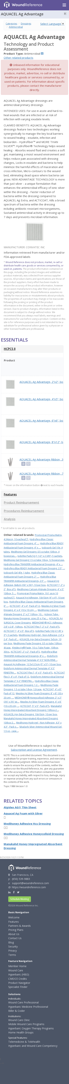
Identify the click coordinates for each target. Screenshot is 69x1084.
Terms (12, 955)
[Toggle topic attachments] (64, 13)
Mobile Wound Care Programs (26, 1024)
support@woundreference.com (30, 883)
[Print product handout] (23, 464)
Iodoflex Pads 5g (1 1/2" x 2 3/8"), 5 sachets (39, 556)
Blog (11, 942)
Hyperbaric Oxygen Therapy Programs (31, 1028)
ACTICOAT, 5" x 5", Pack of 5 (34, 706)
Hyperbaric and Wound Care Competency (32, 1046)
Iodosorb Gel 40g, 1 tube (17, 572)
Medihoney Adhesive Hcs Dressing (27, 823)
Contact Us (15, 938)
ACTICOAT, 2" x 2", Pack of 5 (25, 651)
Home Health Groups (20, 1032)
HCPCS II (9, 349)
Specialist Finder (17, 987)
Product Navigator (19, 983)
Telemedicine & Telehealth (24, 1041)
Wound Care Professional (23, 1002)
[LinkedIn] (9, 892)
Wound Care (15, 970)
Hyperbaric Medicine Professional (28, 1006)
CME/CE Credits (17, 978)
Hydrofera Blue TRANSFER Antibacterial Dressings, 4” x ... (33, 564)
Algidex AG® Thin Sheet (20, 807)
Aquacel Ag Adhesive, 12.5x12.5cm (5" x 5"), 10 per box (32, 664)
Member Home (17, 966)
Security (13, 946)
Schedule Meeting (19, 899)
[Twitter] (18, 892)
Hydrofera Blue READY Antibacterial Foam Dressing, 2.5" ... (34, 568)
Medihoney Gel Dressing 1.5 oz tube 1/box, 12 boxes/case (34, 560)
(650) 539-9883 (21, 879)
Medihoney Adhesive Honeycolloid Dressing (34, 834)
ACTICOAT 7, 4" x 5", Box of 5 (19, 631)
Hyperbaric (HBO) (18, 974)
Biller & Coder (16, 1010)
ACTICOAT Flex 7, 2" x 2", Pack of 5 (41, 626)
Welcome (14, 917)
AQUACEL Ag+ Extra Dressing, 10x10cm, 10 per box (30, 714)
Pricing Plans (15, 930)
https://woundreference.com (29, 887)
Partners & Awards (19, 925)
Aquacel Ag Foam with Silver (23, 813)
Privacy (12, 950)
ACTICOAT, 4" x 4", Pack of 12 (25, 606)
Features (10, 494)
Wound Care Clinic (19, 1020)
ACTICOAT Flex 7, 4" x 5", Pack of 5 (34, 672)
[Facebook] (14, 892)
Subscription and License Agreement (34, 750)
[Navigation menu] (64, 5)
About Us (13, 934)
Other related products (18, 57)
